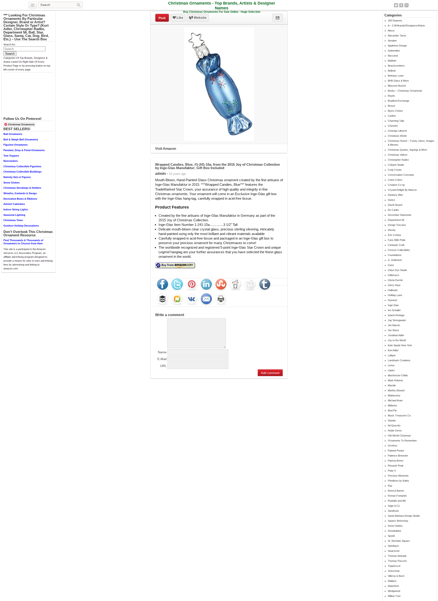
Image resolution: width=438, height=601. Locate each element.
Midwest (392, 405)
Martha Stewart (396, 390)
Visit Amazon (165, 148)
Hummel (392, 300)
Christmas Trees (13, 220)
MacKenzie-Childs (398, 375)
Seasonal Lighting (14, 215)
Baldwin (392, 60)
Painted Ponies (396, 450)
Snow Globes (11, 182)
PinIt (162, 18)
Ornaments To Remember (402, 440)
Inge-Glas (393, 305)
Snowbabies (394, 530)
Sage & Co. (394, 505)
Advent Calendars (14, 204)
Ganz (391, 265)
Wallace (392, 581)
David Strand (395, 205)
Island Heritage (396, 315)
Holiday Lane (395, 295)
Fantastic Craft (396, 245)
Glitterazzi (393, 275)
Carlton (392, 115)
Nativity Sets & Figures (17, 177)
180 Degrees (395, 20)
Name (162, 352)
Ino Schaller (394, 310)
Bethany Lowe (396, 75)
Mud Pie (392, 410)
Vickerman (394, 571)
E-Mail (162, 359)
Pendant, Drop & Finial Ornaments (24, 150)
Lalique (392, 355)
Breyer (391, 105)
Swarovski (393, 550)
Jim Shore (393, 330)
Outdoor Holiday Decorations (21, 225)
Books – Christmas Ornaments (405, 90)
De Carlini (393, 210)
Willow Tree (394, 596)
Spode (391, 535)
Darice (391, 200)
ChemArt (393, 125)
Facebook (401, 5)
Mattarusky (394, 395)
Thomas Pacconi (397, 561)
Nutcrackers (10, 161)
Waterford (393, 586)
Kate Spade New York (400, 345)
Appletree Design (397, 45)
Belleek (392, 70)
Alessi (391, 30)
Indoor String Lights (15, 209)
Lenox (391, 365)
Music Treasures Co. (399, 415)
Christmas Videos (397, 154)
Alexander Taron (397, 35)
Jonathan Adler (396, 335)
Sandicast (393, 510)
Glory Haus (394, 285)
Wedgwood (394, 591)
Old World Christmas (399, 435)
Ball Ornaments (12, 134)
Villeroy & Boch (396, 576)
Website (199, 17)
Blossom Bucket (397, 85)
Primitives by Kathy (398, 480)
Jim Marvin (394, 325)
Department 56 (396, 220)
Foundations (395, 255)
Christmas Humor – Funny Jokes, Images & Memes (411, 142)
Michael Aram (395, 400)
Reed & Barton (396, 490)
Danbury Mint (395, 194)
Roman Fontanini (397, 495)
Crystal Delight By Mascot (402, 189)
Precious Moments (398, 475)
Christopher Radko (398, 159)
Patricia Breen (395, 460)
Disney (392, 230)
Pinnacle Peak (396, 465)
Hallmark (393, 290)
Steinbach (393, 545)
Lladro (391, 370)
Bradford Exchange (398, 100)
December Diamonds (399, 215)
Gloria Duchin (395, 280)
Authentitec (394, 50)
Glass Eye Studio (397, 270)
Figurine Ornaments (15, 144)
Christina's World (397, 135)
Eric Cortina (394, 235)
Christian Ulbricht (397, 130)
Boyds (391, 95)
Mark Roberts (395, 380)
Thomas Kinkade (397, 556)
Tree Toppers (11, 155)
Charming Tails (396, 120)
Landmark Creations (399, 360)
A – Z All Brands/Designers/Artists (406, 25)
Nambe (392, 420)
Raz (390, 485)
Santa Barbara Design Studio (404, 515)
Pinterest (406, 5)
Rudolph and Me (397, 500)
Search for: (9, 44)
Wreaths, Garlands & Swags (20, 193)
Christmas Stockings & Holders (22, 187)
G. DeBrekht (395, 260)
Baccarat (393, 55)
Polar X (392, 470)
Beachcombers (396, 65)
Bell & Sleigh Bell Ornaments (20, 139)
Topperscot (394, 566)
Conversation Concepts (401, 174)
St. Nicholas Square (399, 540)
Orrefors (392, 445)
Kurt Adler (393, 350)
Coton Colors (395, 179)
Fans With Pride (396, 240)
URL (163, 366)
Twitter (396, 5)
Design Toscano (397, 225)
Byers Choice (395, 110)
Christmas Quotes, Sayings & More (407, 149)
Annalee (392, 40)
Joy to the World (397, 340)
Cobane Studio (396, 164)
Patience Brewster (398, 455)
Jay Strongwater (397, 320)
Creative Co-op (396, 184)
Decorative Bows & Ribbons (20, 198)
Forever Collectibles (399, 250)
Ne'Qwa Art (394, 425)
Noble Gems (395, 430)
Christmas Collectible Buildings (22, 171)
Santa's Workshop (398, 520)
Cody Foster (395, 169)
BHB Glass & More (398, 80)
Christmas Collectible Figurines (22, 166)
